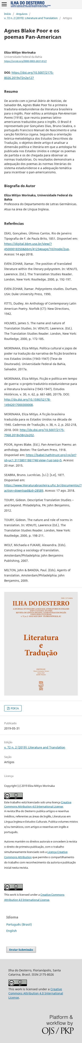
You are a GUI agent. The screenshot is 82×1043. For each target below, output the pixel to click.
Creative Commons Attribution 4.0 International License (35, 993)
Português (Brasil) (19, 924)
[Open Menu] (4, 4)
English (11, 931)
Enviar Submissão (21, 950)
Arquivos (21, 14)
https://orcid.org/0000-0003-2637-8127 (25, 61)
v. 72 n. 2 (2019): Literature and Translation (31, 18)
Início (7, 14)
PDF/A (14, 708)
